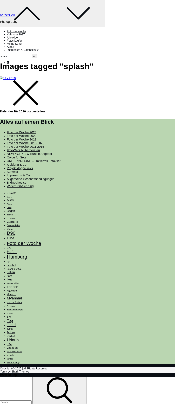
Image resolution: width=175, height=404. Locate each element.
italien (11, 272)
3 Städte (11, 193)
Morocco (11, 294)
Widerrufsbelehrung (20, 186)
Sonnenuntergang (15, 310)
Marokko (12, 290)
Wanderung (13, 362)
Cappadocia (12, 222)
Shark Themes (20, 371)
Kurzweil (12, 172)
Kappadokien (13, 283)
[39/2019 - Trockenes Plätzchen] (87, 78)
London (12, 287)
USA (9, 344)
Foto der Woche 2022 (21, 136)
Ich (8, 261)
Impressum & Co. (19, 175)
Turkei (11, 325)
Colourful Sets (16, 157)
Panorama (11, 306)
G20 (9, 248)
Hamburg (17, 257)
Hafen (12, 252)
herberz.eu (7, 15)
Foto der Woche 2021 (21, 139)
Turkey (10, 329)
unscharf (11, 336)
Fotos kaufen (15, 40)
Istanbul (11, 265)
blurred (10, 215)
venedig (10, 355)
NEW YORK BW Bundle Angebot (29, 154)
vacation (12, 347)
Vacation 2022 (14, 351)
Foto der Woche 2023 (21, 132)
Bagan (11, 211)
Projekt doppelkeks (20, 168)
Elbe (10, 238)
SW (9, 316)
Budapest (11, 218)
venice (10, 359)
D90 (11, 233)
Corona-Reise (13, 225)
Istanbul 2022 (14, 269)
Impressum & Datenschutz (23, 49)
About (10, 46)
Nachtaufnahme (14, 302)
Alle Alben (13, 37)
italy (9, 275)
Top (10, 320)
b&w (9, 207)
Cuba (10, 229)
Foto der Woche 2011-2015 (25, 146)
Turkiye (11, 332)
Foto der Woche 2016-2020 (25, 143)
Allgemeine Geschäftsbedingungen (31, 179)
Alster (10, 200)
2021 (9, 196)
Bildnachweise (16, 182)
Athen (9, 204)
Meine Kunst (14, 43)
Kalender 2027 (16, 34)
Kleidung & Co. (17, 164)
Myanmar (14, 298)
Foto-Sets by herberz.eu (23, 150)
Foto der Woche (16, 31)
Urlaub (13, 340)
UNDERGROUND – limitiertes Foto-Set (33, 161)
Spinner (10, 313)
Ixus (9, 279)
